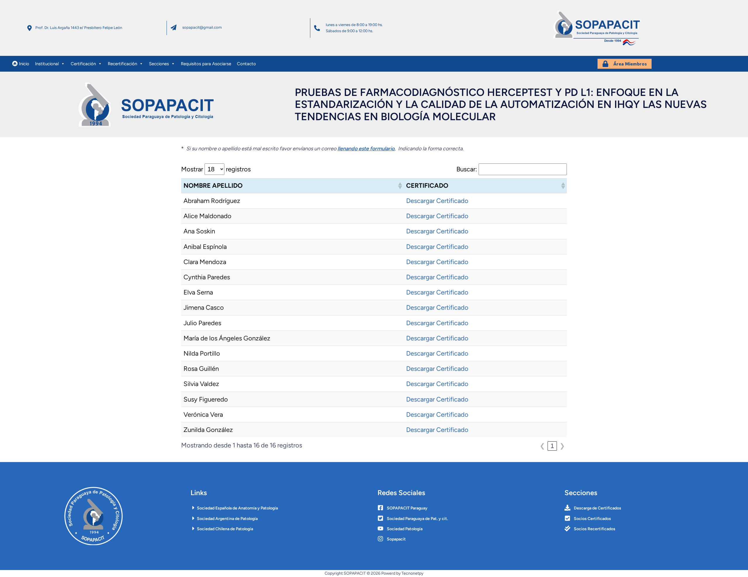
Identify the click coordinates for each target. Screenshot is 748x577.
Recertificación (122, 63)
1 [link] (552, 445)
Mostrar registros (216, 169)
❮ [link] (542, 445)
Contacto (246, 63)
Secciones (159, 63)
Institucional (47, 63)
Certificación (83, 63)
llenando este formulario (365, 148)
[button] (399, 185)
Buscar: (466, 169)
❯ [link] (562, 445)
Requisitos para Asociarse (206, 63)
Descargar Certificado (437, 201)
